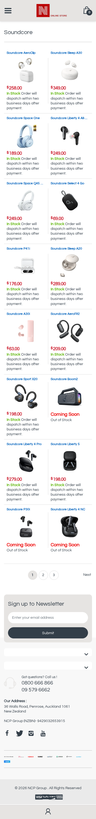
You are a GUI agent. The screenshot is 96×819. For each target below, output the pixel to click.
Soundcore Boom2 (64, 379)
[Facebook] (7, 733)
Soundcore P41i (18, 248)
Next (87, 575)
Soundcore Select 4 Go (67, 183)
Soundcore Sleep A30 (66, 53)
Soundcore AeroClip (21, 53)
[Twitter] (19, 733)
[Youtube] (43, 733)
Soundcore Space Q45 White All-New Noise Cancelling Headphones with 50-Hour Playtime (26, 183)
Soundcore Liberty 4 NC (68, 509)
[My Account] (48, 812)
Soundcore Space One (23, 118)
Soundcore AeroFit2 (65, 314)
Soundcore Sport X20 (22, 379)
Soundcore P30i (18, 509)
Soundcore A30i (18, 314)
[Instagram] (31, 733)
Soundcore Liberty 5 (65, 444)
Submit (48, 633)
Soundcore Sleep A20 (66, 248)
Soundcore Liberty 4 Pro (24, 444)
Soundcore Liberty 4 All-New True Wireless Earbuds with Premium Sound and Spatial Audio (70, 118)
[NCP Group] (48, 10)
